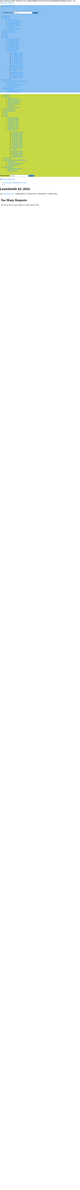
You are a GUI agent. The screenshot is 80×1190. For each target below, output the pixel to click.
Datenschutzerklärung (15, 84)
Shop (6, 34)
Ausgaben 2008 (17, 74)
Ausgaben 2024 (13, 42)
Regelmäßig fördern (15, 90)
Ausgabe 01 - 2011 (19, 182)
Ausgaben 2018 (17, 55)
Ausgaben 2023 (13, 44)
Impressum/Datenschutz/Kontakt (15, 81)
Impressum (11, 83)
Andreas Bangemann (15, 21)
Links (6, 35)
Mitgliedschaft (8, 88)
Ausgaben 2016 (17, 58)
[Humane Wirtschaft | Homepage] (7, 6)
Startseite (7, 16)
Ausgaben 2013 (17, 63)
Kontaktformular (13, 86)
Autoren (6, 18)
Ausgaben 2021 (13, 48)
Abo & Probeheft (9, 32)
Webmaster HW (8, 194)
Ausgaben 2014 (17, 62)
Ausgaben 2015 (17, 60)
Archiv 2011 (8, 182)
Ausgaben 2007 (17, 76)
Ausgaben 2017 (17, 56)
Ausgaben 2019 (17, 53)
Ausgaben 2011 (17, 67)
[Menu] (1, 9)
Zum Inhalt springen (7, 2)
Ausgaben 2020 (13, 49)
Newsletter (7, 79)
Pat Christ (11, 27)
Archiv (6, 37)
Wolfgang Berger (14, 25)
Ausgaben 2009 (17, 72)
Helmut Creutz (13, 19)
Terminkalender (9, 30)
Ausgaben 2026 (13, 39)
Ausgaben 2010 (17, 69)
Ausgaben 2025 (13, 41)
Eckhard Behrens (14, 23)
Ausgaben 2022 (13, 46)
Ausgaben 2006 (17, 77)
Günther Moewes (14, 28)
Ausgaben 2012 (17, 65)
